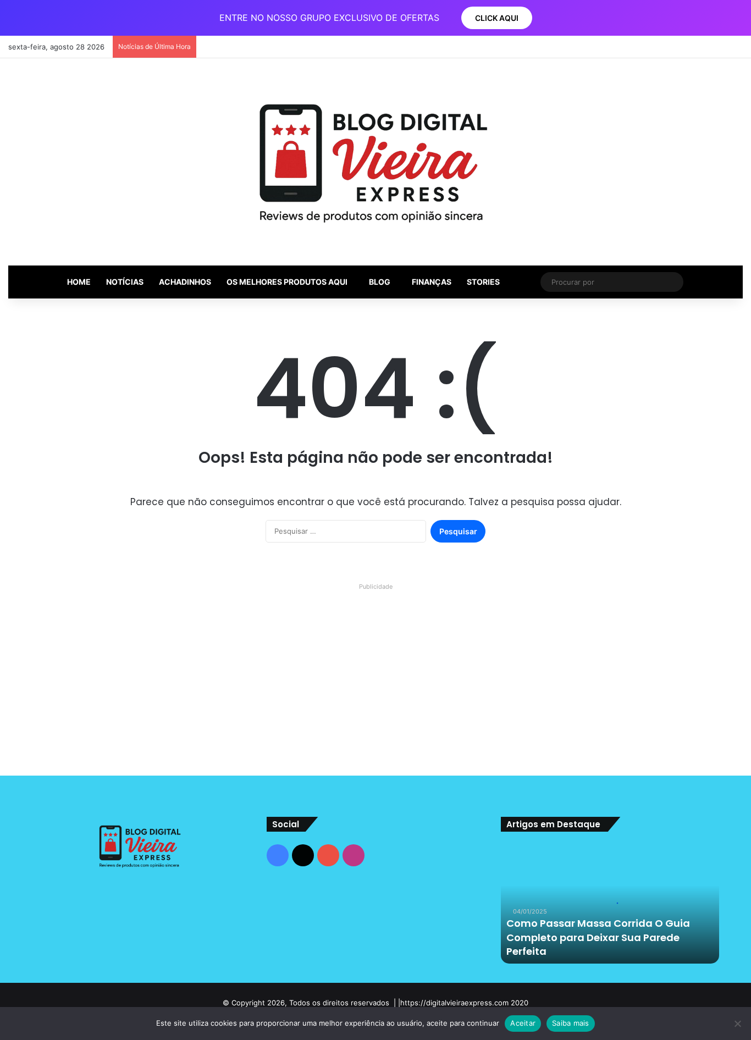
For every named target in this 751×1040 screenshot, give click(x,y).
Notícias (124, 281)
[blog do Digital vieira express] (376, 162)
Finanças (431, 281)
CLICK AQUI (496, 18)
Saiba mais (570, 1023)
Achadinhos (185, 281)
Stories (483, 281)
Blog (379, 281)
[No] (737, 1023)
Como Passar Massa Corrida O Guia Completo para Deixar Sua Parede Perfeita (598, 937)
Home (79, 281)
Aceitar (522, 1023)
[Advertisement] (375, 671)
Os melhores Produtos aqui (287, 281)
